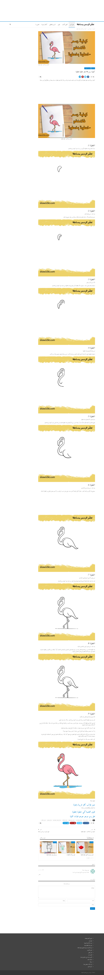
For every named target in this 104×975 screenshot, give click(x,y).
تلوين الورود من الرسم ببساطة (43, 832)
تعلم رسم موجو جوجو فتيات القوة (82, 816)
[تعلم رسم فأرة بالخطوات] (66, 847)
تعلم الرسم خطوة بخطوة (71, 820)
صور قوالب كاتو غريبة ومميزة (84, 805)
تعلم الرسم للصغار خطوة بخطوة (57, 820)
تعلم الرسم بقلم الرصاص (79, 820)
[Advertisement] (52, 10)
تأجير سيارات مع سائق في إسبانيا (86, 957)
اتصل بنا (37, 24)
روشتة (91, 962)
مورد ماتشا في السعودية (88, 943)
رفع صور (90, 941)
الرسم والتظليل (52, 24)
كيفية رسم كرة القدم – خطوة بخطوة (88, 832)
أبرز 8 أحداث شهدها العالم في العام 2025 (85, 948)
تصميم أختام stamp (88, 938)
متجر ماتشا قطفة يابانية (88, 945)
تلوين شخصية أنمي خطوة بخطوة (83, 812)
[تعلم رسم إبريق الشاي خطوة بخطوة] (84, 847)
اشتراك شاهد (89, 960)
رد (38, 875)
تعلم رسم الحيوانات (87, 68)
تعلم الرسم (72, 24)
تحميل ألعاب (65, 24)
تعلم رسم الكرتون (43, 820)
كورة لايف (90, 967)
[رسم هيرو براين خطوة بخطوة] (48, 847)
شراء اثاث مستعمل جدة (88, 964)
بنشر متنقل (90, 953)
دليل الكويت (89, 950)
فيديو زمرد (90, 955)
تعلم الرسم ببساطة (85, 820)
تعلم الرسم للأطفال (64, 820)
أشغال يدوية (44, 24)
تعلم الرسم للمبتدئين (49, 820)
